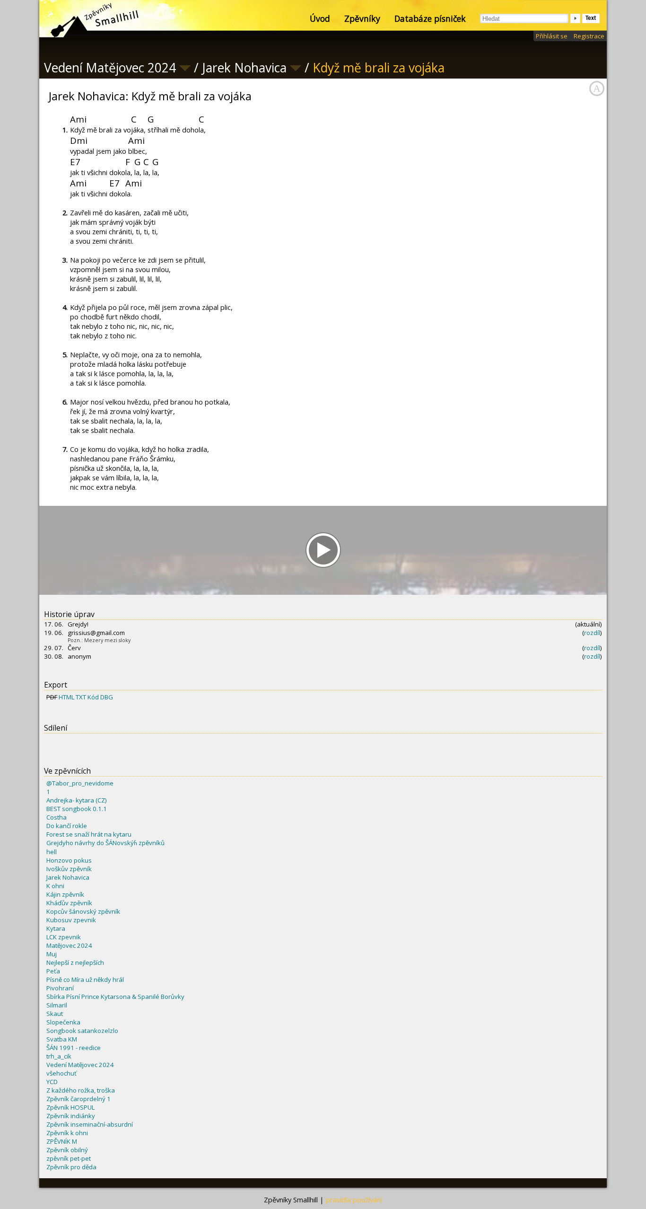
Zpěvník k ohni (67, 1133)
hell (51, 851)
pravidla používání (354, 1199)
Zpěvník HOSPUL (70, 1107)
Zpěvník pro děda (71, 1167)
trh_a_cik (58, 1056)
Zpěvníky (362, 18)
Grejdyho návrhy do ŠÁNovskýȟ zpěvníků (105, 842)
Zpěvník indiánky (70, 1116)
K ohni (55, 886)
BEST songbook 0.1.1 (76, 808)
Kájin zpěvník (65, 894)
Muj (51, 954)
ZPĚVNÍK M (61, 1141)
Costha (56, 817)
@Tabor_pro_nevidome (79, 783)
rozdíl (592, 632)
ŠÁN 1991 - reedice (73, 1047)
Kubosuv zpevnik (71, 920)
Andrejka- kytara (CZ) (76, 800)
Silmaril (56, 1005)
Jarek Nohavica (67, 877)
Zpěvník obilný (67, 1150)
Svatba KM (61, 1039)
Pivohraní (60, 988)
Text (590, 18)
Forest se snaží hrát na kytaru (88, 834)
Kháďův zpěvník (69, 903)
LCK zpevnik (63, 937)
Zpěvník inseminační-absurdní (89, 1124)
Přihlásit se (551, 36)
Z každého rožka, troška (80, 1090)
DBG (106, 697)
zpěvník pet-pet (68, 1158)
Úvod (320, 18)
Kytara (55, 928)
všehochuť (61, 1073)
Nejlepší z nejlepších (75, 962)
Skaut (54, 1013)
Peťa (53, 971)
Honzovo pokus (69, 860)
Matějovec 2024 (69, 945)
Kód (93, 697)
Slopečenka (63, 1022)
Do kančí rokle (66, 825)
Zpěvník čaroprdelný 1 (78, 1098)
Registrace (589, 36)
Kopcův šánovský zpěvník (83, 911)
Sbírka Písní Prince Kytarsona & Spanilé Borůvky (115, 996)
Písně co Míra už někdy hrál (85, 979)
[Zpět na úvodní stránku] (86, 19)
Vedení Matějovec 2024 (80, 1064)
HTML (66, 697)
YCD (52, 1081)
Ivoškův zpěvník (69, 869)
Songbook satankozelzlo (82, 1030)
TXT (81, 697)
